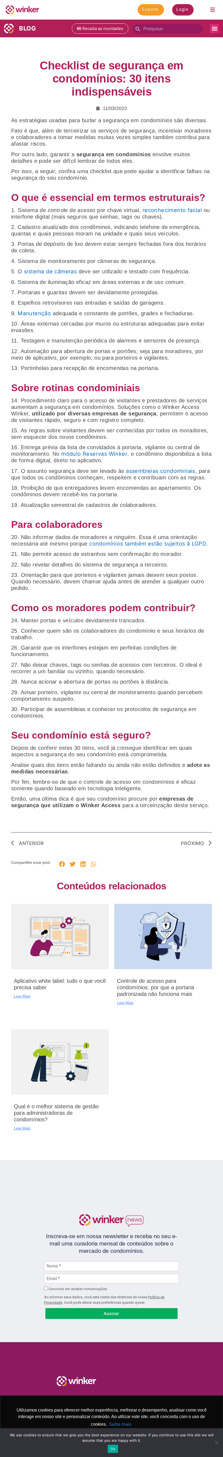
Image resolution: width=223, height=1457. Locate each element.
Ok (112, 1449)
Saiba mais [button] (120, 1424)
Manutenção (34, 313)
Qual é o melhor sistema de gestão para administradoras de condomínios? (56, 1112)
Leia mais (22, 996)
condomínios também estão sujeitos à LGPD (147, 543)
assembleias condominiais (160, 471)
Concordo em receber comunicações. (78, 1289)
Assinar (111, 1313)
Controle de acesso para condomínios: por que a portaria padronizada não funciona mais (155, 987)
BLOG (27, 28)
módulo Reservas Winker (94, 454)
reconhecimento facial (172, 210)
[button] (214, 28)
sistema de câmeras (50, 271)
